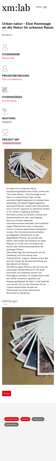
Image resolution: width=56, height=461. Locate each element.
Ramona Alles (8, 58)
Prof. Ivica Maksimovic (12, 79)
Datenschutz (11, 424)
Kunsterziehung (9, 101)
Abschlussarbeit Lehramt (12, 143)
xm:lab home (12, 419)
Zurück (7, 393)
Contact (25, 419)
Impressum (38, 419)
